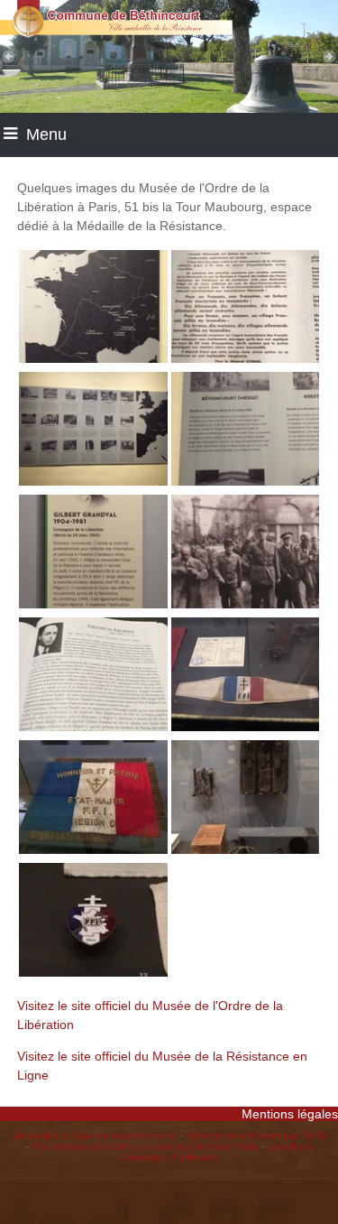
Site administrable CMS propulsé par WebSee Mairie (145, 1146)
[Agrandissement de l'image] (93, 358)
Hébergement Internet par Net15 (256, 1135)
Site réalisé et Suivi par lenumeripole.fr (94, 1135)
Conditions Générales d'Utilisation (217, 1152)
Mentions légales (290, 1114)
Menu (46, 134)
